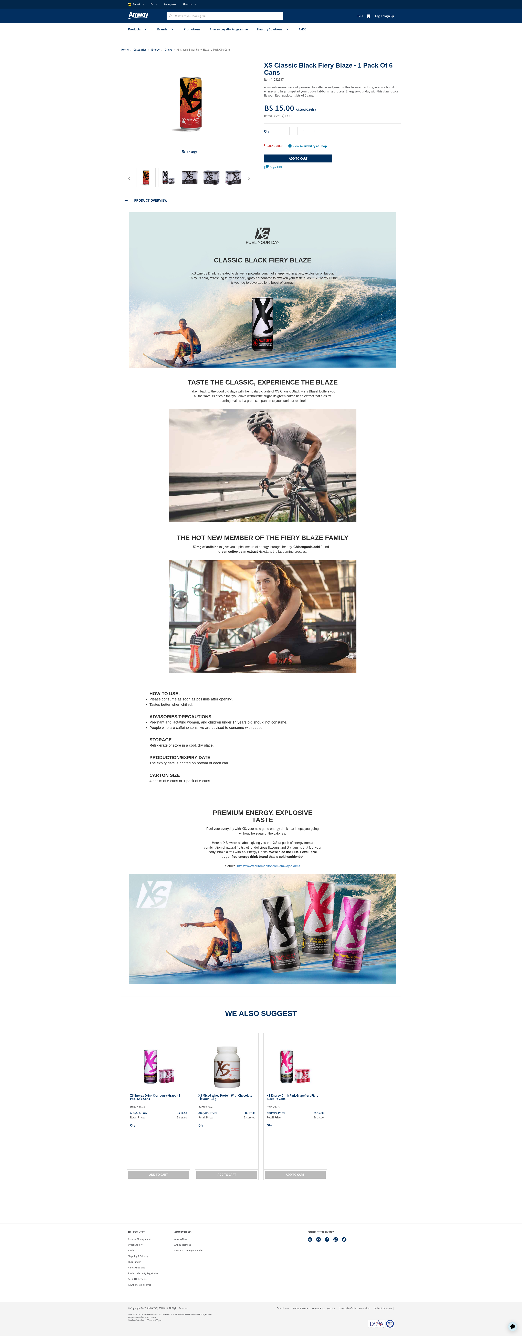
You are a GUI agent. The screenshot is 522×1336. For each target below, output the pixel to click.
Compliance (283, 1308)
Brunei (136, 4)
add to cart (298, 158)
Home (125, 49)
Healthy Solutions (269, 29)
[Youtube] (318, 1239)
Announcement (182, 1244)
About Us (187, 4)
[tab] (261, 200)
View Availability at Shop (310, 146)
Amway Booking (136, 1267)
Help (360, 16)
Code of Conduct (383, 1308)
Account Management (139, 1238)
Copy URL (276, 167)
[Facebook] (327, 1239)
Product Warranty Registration (143, 1273)
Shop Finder (134, 1261)
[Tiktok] (344, 1239)
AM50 (302, 29)
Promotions (192, 29)
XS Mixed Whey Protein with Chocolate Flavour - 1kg (225, 1097)
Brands (162, 29)
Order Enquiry (135, 1244)
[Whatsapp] (335, 1239)
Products (134, 29)
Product (132, 1250)
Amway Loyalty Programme (229, 29)
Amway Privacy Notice (323, 1308)
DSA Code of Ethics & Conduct (354, 1308)
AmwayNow (170, 4)
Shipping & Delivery (138, 1256)
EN (151, 4)
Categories (140, 49)
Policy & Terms (300, 1308)
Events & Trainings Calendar (188, 1250)
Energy (155, 49)
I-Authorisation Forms (139, 1284)
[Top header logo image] (138, 15)
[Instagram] (310, 1239)
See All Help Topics (137, 1278)
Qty (266, 131)
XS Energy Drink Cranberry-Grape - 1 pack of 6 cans (155, 1097)
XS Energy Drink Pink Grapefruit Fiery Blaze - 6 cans (292, 1097)
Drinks (168, 49)
